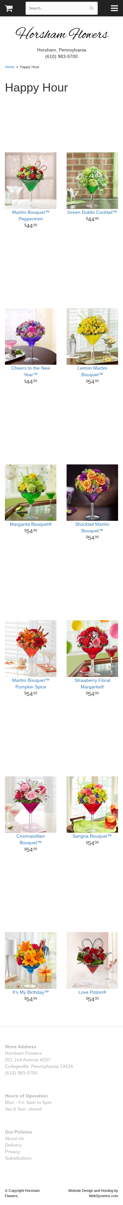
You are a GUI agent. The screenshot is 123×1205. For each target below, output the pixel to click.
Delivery (13, 1145)
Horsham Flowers (61, 35)
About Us (14, 1138)
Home (9, 67)
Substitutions (18, 1158)
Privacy (12, 1151)
